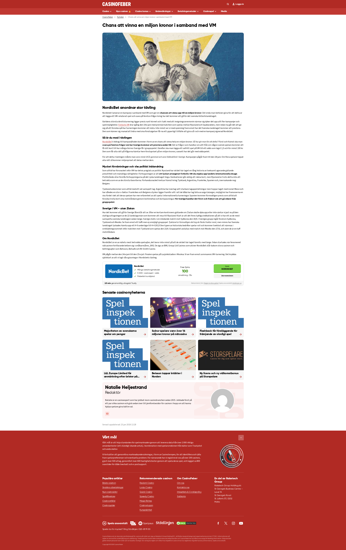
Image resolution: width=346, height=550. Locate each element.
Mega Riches (146, 501)
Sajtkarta (181, 496)
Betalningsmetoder (187, 11)
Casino (105, 11)
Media (224, 11)
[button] (241, 437)
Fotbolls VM (123, 124)
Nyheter (120, 17)
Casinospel (208, 11)
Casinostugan (146, 505)
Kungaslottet (146, 510)
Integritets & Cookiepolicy (189, 492)
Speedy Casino (147, 496)
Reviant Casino (147, 483)
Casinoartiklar (109, 501)
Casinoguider (108, 505)
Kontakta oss (183, 487)
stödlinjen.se (237, 283)
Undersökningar (163, 11)
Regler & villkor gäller (211, 283)
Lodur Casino (146, 487)
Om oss (180, 483)
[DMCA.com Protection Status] (186, 523)
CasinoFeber (107, 17)
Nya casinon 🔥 (123, 11)
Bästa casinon (109, 483)
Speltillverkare (108, 496)
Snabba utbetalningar (112, 487)
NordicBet (107, 141)
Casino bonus (141, 11)
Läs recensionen (227, 276)
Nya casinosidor (109, 492)
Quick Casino (146, 492)
